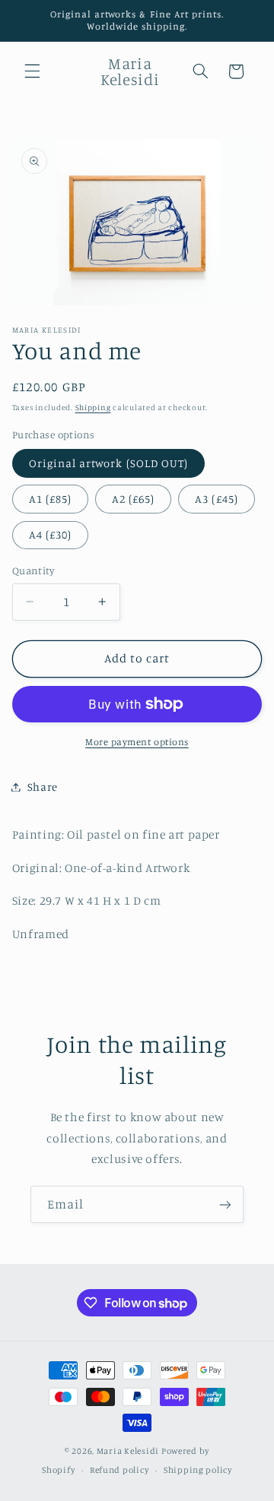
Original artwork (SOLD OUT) (108, 463)
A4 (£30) (50, 534)
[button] (31, 71)
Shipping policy (198, 1470)
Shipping (93, 407)
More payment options (137, 741)
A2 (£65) (133, 498)
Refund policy (119, 1470)
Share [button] (42, 786)
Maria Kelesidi (128, 1451)
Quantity (33, 570)
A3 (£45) (216, 498)
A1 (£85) (50, 498)
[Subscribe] (225, 1204)
